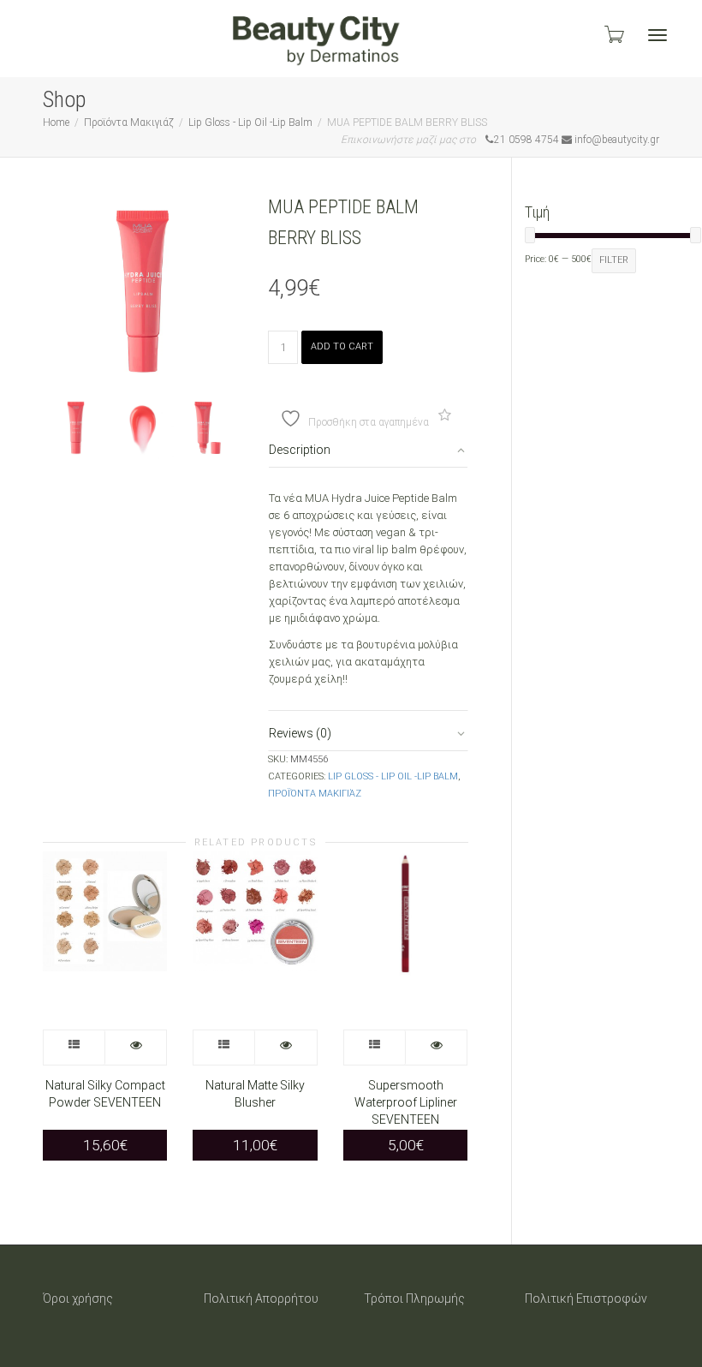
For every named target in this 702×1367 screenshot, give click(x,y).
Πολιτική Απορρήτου (261, 1298)
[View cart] (613, 34)
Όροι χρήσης (78, 1298)
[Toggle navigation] (657, 35)
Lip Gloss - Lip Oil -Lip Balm (250, 122)
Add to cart (342, 346)
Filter (613, 260)
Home (56, 122)
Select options (74, 1047)
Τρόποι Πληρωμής (414, 1298)
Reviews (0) (300, 733)
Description (299, 450)
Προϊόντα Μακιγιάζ (129, 122)
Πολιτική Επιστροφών (586, 1298)
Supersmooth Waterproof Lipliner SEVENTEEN (405, 1102)
